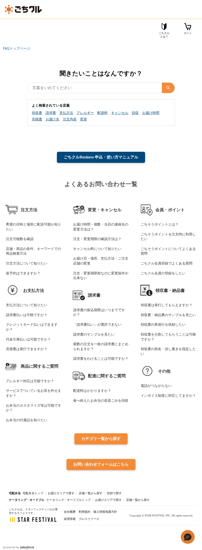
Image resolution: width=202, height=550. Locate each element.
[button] (188, 537)
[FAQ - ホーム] (23, 9)
